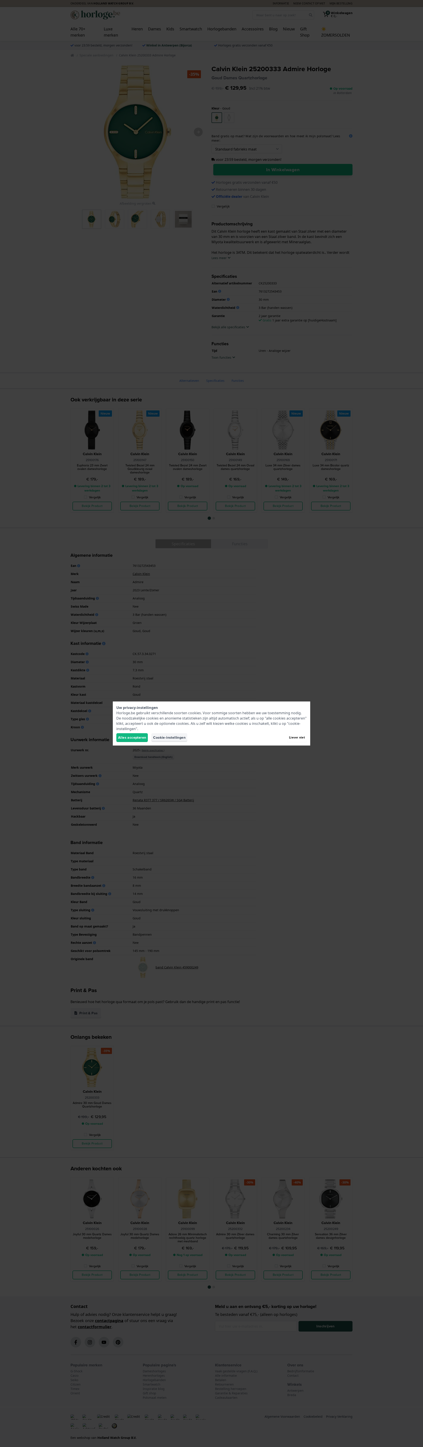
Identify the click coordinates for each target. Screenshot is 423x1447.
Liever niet (297, 737)
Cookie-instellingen (169, 737)
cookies (194, 713)
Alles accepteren (132, 737)
